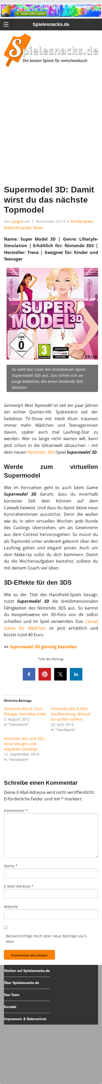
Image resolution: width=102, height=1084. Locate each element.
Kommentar (16, 810)
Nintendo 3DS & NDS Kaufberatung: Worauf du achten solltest (70, 714)
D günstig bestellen (43, 647)
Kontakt (10, 1006)
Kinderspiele (82, 221)
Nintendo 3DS (41, 452)
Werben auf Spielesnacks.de (27, 970)
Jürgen (18, 221)
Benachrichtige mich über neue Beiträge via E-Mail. (47, 938)
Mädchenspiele (17, 227)
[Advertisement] (51, 133)
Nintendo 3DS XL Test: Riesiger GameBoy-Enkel (25, 711)
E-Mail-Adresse (18, 886)
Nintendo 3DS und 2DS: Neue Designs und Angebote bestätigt (24, 743)
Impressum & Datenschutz (25, 1018)
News (38, 227)
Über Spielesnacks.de (21, 982)
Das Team (12, 994)
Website (11, 906)
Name (11, 865)
